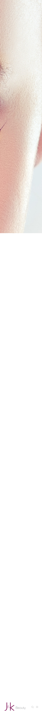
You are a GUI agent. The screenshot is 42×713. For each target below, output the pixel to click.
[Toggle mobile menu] (37, 707)
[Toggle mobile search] (32, 707)
